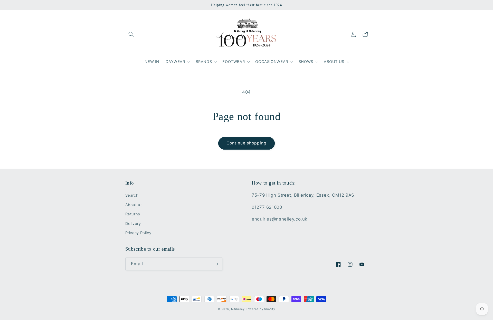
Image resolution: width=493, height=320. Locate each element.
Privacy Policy (138, 233)
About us (134, 205)
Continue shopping (246, 143)
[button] (131, 34)
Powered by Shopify (260, 309)
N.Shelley (238, 309)
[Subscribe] (216, 264)
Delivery (133, 223)
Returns (132, 214)
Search (132, 195)
